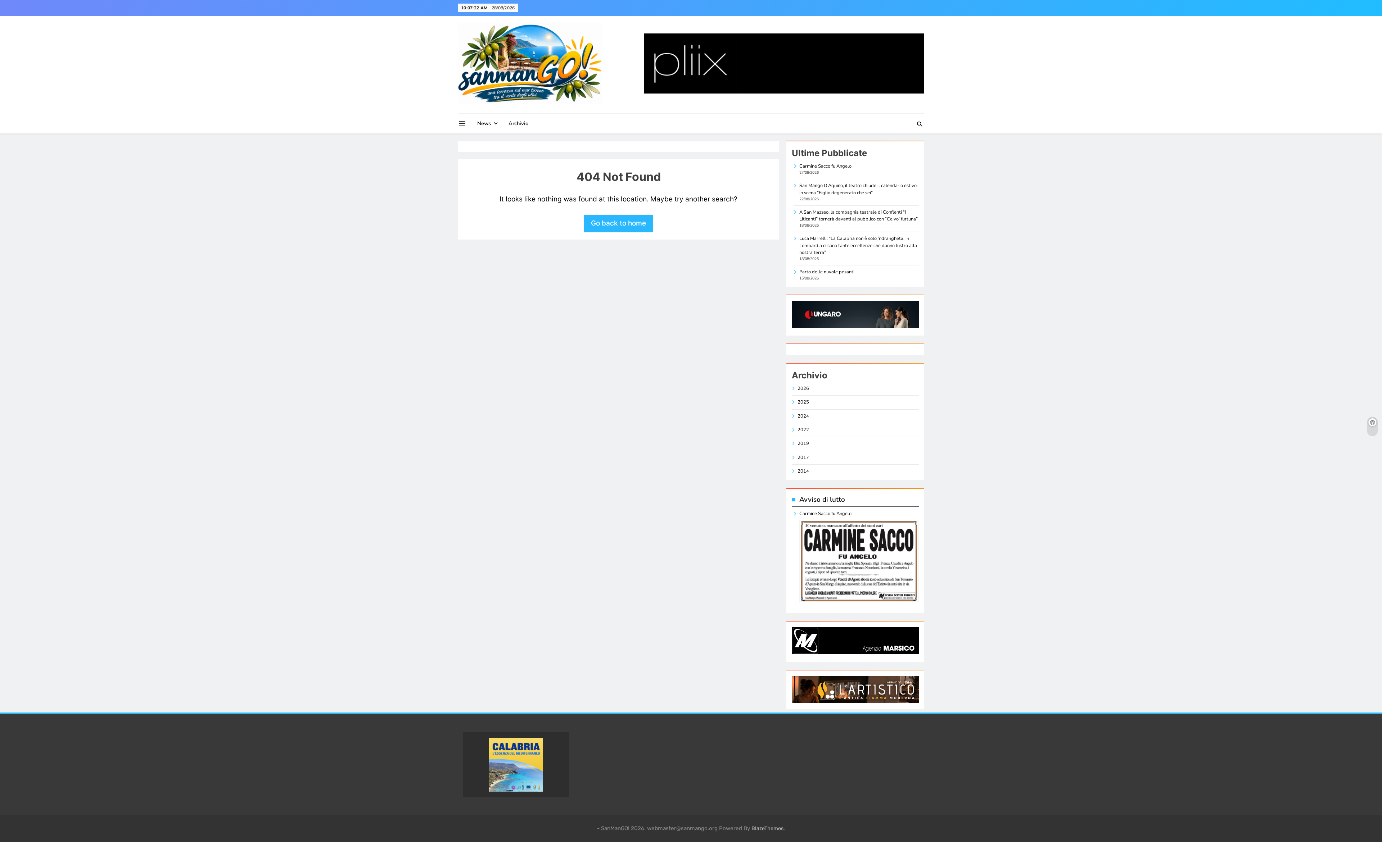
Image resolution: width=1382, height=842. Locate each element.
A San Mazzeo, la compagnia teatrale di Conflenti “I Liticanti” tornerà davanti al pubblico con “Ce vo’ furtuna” (858, 215)
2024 (803, 416)
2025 (803, 402)
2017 (803, 457)
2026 (803, 388)
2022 (803, 430)
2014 (803, 471)
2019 (803, 443)
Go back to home (618, 223)
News (484, 123)
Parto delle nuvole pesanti (826, 272)
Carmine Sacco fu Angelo (825, 166)
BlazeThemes (767, 828)
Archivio (518, 123)
